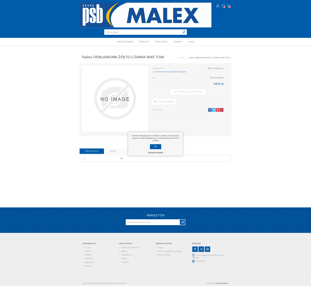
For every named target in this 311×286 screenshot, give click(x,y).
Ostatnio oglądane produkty (170, 251)
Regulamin (89, 262)
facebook (210, 110)
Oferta (88, 251)
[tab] (92, 151)
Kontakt (88, 266)
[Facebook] (195, 249)
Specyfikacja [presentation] (92, 151)
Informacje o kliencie (130, 248)
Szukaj (160, 248)
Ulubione (125, 262)
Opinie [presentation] (113, 151)
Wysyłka (88, 255)
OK (155, 147)
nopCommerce (222, 283)
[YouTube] (201, 249)
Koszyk (228, 6)
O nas (87, 248)
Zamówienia (126, 255)
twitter (214, 110)
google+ (221, 110)
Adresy (124, 251)
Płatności (89, 258)
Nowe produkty (164, 255)
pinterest (218, 110)
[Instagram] (207, 249)
